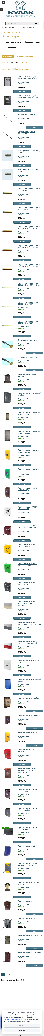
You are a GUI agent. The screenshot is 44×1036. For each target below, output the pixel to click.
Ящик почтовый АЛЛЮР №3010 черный (27, 583)
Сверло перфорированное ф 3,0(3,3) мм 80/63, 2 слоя (29, 208)
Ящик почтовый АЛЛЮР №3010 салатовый (27, 564)
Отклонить (22, 1030)
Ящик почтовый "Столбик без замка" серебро (29, 432)
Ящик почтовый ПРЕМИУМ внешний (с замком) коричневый (28, 770)
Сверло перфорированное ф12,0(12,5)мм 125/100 (28, 322)
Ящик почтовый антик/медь (29, 715)
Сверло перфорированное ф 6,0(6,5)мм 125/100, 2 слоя (29, 246)
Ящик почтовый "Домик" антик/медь (27, 375)
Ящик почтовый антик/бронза (29, 698)
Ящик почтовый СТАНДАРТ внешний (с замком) (28, 864)
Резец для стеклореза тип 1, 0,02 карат (29, 151)
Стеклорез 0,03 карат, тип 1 (28, 340)
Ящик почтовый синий (26, 846)
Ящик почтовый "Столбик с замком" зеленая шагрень (28, 470)
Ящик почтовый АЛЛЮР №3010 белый (27, 508)
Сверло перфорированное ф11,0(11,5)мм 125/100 (28, 303)
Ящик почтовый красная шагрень (27, 750)
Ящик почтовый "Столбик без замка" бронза (29, 413)
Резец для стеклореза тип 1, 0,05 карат (29, 170)
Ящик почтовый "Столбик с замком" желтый (28, 451)
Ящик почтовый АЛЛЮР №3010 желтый (27, 546)
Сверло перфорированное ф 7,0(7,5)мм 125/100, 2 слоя (29, 265)
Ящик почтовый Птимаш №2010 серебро (27, 809)
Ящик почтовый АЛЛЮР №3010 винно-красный (27, 527)
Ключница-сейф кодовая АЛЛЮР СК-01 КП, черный (28, 96)
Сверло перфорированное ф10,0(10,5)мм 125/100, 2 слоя (29, 284)
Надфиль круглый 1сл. (26, 114)
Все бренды (8, 56)
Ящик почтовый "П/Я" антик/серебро (29, 394)
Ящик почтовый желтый (27, 732)
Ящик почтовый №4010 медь (29, 952)
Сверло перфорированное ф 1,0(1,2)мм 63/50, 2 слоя (29, 189)
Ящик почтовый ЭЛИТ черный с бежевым (30, 883)
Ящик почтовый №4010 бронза (30, 935)
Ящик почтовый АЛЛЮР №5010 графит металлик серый (30, 623)
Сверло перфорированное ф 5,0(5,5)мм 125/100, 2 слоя (29, 227)
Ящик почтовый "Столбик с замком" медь (28, 489)
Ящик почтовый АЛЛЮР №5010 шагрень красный (27, 642)
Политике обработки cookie (13, 1019)
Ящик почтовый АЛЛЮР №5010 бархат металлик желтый (27, 603)
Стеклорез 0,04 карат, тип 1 (28, 357)
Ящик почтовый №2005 (27, 918)
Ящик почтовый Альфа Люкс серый (29, 661)
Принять (22, 1025)
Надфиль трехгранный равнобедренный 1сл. (26, 132)
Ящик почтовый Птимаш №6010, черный (27, 828)
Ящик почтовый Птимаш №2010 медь (27, 790)
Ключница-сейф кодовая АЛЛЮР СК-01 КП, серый (27, 77)
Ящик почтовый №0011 (27, 901)
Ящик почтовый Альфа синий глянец (29, 680)
